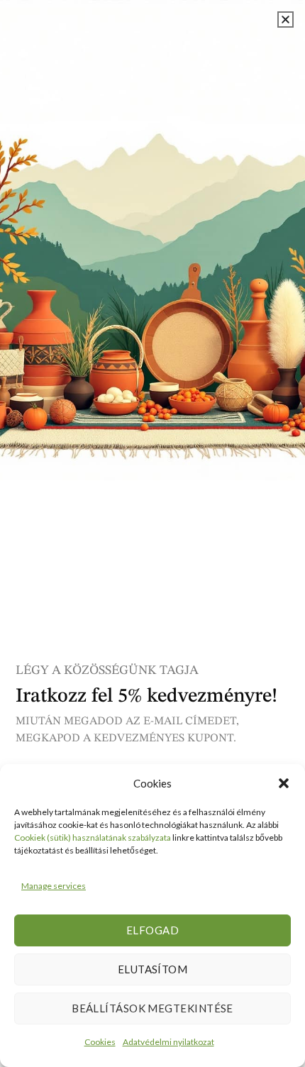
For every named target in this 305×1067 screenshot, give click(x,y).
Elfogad (152, 930)
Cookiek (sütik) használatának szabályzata (92, 837)
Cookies (100, 1041)
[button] (284, 783)
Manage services (53, 885)
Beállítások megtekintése (152, 1008)
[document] (152, 533)
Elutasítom (153, 969)
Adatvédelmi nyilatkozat (168, 1041)
